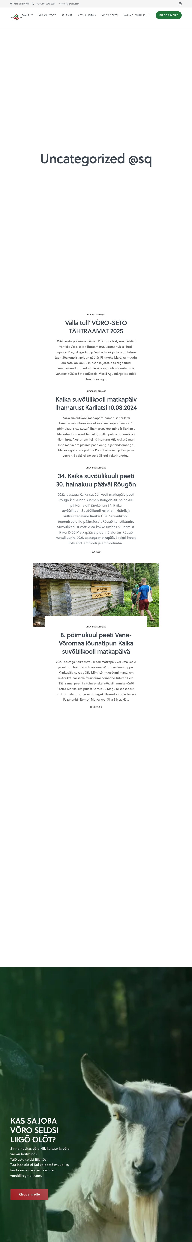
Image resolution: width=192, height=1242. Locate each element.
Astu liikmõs (87, 15)
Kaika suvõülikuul (137, 15)
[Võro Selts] (16, 17)
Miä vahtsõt (47, 15)
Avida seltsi (109, 15)
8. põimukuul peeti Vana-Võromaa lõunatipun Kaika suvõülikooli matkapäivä (96, 642)
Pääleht (27, 15)
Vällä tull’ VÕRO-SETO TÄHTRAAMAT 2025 (96, 326)
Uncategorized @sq (96, 314)
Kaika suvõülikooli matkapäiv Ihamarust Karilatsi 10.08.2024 (96, 403)
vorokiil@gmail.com (25, 1175)
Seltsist (67, 15)
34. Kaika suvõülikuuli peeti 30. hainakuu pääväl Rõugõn (96, 479)
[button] (29, 1194)
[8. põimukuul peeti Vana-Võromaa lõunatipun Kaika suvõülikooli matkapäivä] (96, 595)
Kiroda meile (168, 15)
